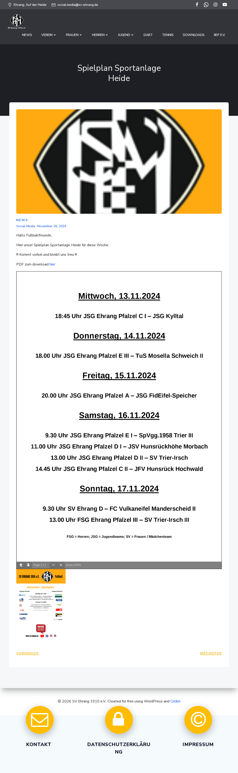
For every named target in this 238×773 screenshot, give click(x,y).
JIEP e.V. (219, 35)
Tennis (168, 35)
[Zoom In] (60, 565)
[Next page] (28, 565)
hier (52, 264)
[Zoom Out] (53, 565)
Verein (47, 35)
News (27, 35)
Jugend (124, 35)
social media (25, 226)
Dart (148, 35)
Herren (98, 35)
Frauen (72, 35)
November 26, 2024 (51, 226)
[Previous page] (20, 565)
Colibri (175, 701)
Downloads (194, 35)
